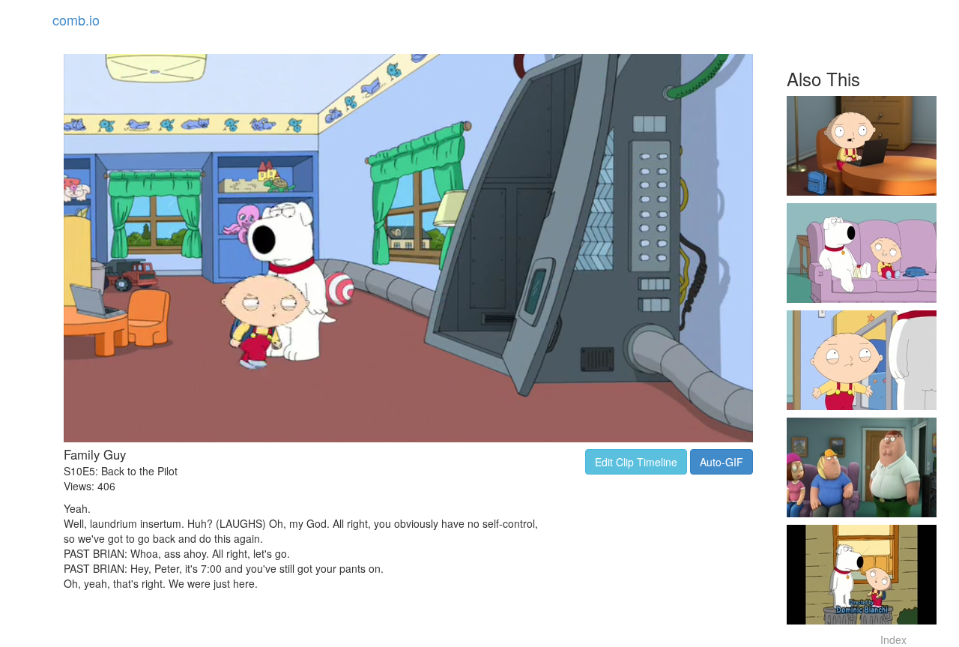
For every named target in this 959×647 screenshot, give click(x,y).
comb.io (76, 19)
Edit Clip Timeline (636, 461)
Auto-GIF (721, 461)
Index (893, 639)
